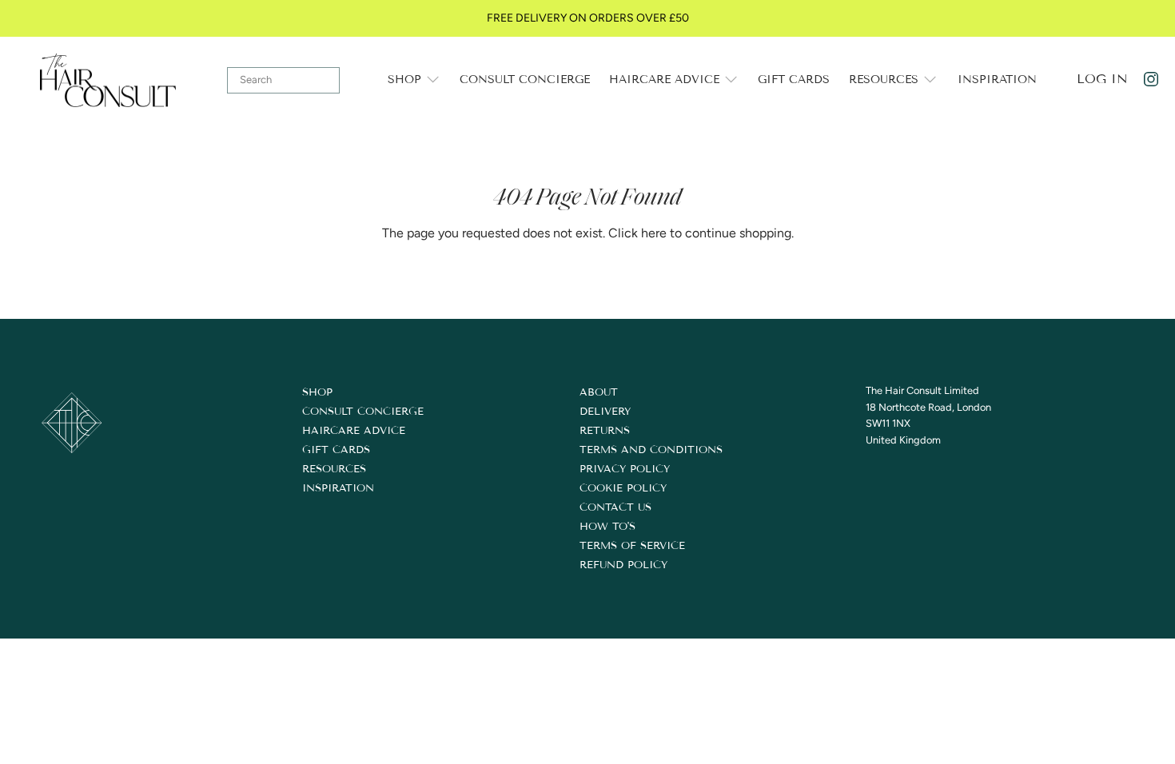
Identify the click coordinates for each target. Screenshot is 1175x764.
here (654, 233)
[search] (283, 80)
